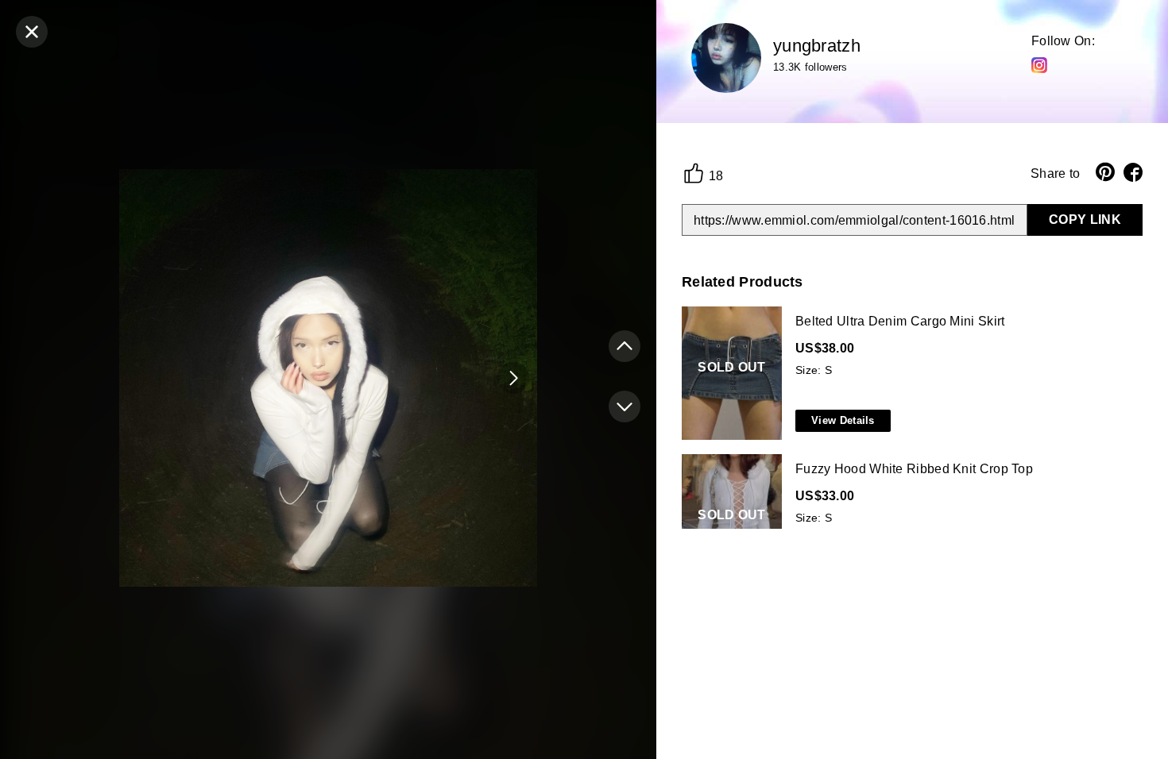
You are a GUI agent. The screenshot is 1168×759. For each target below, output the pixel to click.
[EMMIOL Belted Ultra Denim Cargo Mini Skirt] (909, 373)
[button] (513, 378)
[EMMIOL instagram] (1039, 64)
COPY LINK (1085, 219)
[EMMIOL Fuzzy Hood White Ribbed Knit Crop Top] (909, 521)
